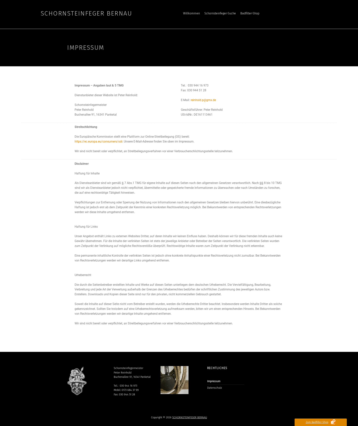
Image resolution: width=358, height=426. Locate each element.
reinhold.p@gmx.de (203, 100)
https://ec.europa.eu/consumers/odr (98, 141)
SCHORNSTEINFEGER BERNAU (189, 417)
